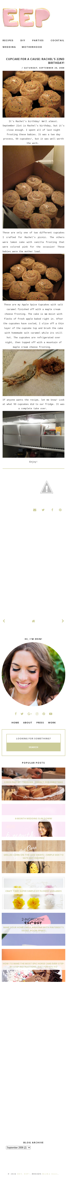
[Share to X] (43, 509)
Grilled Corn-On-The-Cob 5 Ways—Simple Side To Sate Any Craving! (34, 856)
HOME (15, 722)
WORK (52, 722)
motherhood (32, 46)
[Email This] (35, 509)
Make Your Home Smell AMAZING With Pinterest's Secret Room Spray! (33, 929)
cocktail (57, 40)
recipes (8, 40)
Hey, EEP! (23, 1174)
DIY (22, 40)
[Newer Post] (4, 621)
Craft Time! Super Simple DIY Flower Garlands (33, 891)
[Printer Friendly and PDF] (47, 488)
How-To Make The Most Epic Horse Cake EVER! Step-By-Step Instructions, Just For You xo (33, 965)
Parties (38, 40)
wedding (9, 46)
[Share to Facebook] (51, 509)
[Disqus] (33, 569)
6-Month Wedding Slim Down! (33, 818)
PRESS (40, 722)
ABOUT (27, 722)
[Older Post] (63, 621)
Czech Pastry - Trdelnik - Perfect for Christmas (33, 782)
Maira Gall (50, 1174)
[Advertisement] (27, 1010)
